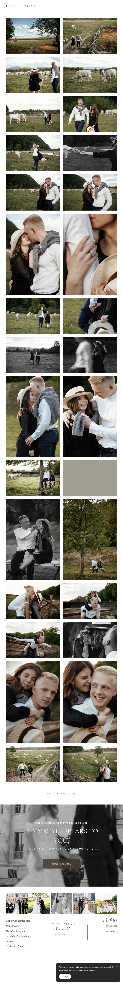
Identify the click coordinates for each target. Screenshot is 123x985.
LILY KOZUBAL (22, 6)
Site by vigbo (12, 978)
